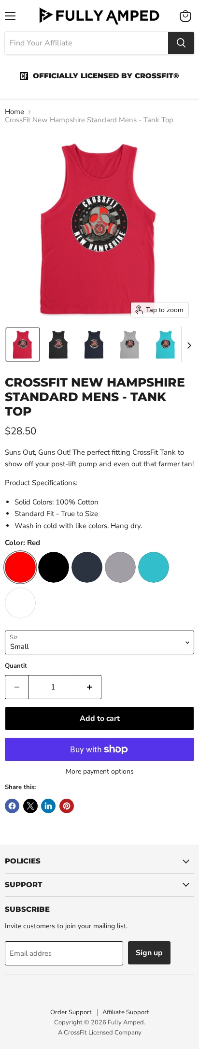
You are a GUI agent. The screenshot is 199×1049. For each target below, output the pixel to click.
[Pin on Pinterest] (66, 806)
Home (14, 112)
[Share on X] (30, 806)
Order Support (71, 1012)
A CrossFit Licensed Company (100, 1032)
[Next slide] (189, 344)
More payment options (100, 772)
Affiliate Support (125, 1012)
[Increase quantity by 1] (90, 687)
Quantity (17, 666)
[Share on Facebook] (12, 806)
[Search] (181, 43)
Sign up (149, 953)
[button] (22, 344)
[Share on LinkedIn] (48, 806)
